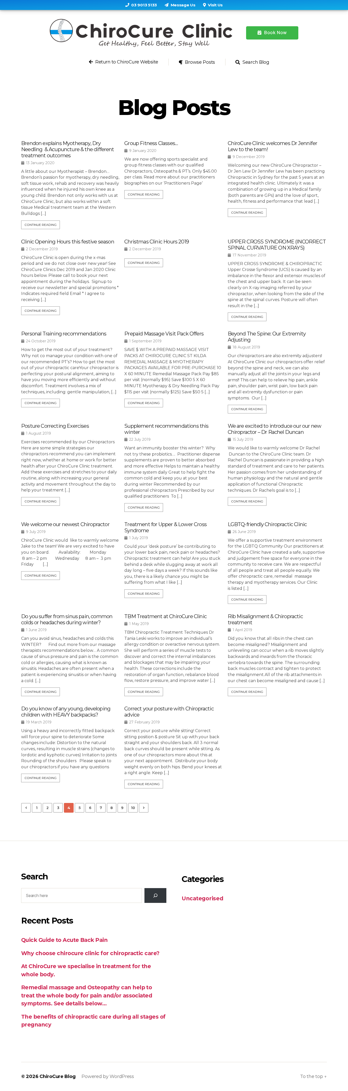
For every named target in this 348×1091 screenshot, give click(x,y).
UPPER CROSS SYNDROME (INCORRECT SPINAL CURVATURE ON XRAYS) (277, 245)
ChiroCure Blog (57, 1076)
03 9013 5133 (143, 5)
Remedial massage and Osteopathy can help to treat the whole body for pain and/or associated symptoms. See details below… (86, 995)
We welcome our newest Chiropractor (65, 524)
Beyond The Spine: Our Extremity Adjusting (267, 337)
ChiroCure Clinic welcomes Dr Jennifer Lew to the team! (272, 146)
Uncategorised (202, 898)
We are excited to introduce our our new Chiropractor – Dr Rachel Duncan (275, 429)
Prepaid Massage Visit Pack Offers (164, 334)
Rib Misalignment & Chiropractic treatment (265, 619)
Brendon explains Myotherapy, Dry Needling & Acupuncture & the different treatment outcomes (67, 149)
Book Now (275, 32)
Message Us (182, 5)
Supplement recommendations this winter (166, 429)
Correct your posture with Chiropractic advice (168, 712)
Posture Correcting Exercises (55, 426)
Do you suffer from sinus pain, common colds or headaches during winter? (66, 619)
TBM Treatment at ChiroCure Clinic (165, 616)
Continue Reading (40, 225)
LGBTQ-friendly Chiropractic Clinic (267, 524)
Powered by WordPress (108, 1076)
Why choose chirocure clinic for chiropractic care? (90, 953)
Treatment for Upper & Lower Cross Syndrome (165, 527)
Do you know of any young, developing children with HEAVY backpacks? (65, 712)
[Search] (155, 895)
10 (133, 808)
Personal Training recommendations (63, 334)
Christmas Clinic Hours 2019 (156, 242)
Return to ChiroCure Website (126, 62)
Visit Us (215, 5)
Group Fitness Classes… (151, 143)
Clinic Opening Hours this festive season (67, 242)
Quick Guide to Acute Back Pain (64, 940)
